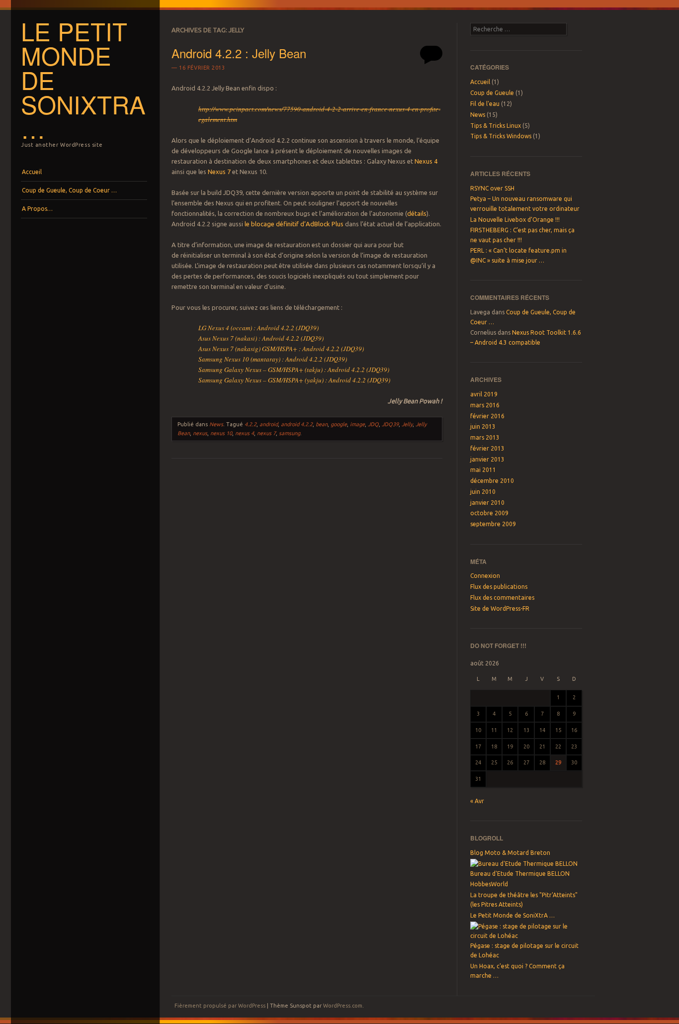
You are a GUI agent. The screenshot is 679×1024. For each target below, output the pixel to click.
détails (416, 213)
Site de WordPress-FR (499, 608)
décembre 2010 (492, 480)
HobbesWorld (489, 884)
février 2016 (487, 416)
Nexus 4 (426, 161)
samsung (289, 433)
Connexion (485, 575)
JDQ (373, 424)
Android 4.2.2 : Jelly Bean (238, 53)
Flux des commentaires (502, 597)
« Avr (477, 801)
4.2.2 (250, 424)
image (357, 424)
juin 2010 (483, 491)
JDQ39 (390, 424)
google (339, 424)
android (268, 424)
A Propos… (37, 208)
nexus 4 (244, 433)
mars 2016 (485, 405)
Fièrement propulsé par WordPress (219, 1006)
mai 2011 (483, 469)
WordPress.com (342, 1006)
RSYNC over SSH (492, 188)
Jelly (407, 424)
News (216, 424)
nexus (200, 433)
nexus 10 (221, 433)
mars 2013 (485, 437)
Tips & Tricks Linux (495, 125)
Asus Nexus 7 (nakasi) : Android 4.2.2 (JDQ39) (261, 338)
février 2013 (487, 448)
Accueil (32, 172)
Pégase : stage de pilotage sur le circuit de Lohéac (524, 950)
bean (322, 424)
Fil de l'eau (485, 103)
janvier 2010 (487, 502)
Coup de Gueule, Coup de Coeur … (69, 190)
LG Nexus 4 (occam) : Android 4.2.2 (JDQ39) (258, 327)
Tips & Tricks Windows (500, 136)
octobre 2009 (489, 513)
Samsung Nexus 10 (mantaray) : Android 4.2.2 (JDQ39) (272, 359)
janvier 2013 (487, 459)
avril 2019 (484, 394)
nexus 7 (266, 433)
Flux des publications (498, 586)
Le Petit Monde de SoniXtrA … (512, 915)
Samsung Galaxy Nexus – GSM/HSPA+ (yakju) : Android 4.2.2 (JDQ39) (294, 379)
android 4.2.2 (297, 424)
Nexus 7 (219, 171)
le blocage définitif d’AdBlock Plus (294, 223)
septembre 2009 (493, 524)
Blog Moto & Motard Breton (510, 852)
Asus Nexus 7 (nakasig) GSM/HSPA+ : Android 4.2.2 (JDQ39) (281, 348)
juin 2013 (483, 426)
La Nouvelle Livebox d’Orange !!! (515, 219)
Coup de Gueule (492, 93)
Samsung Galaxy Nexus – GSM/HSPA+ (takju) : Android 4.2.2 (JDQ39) (293, 369)
